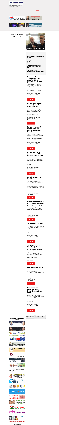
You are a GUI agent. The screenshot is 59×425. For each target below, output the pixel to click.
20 (27, 317)
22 (31, 317)
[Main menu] (10, 9)
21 (29, 317)
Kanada (31, 96)
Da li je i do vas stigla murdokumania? (35, 58)
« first (27, 316)
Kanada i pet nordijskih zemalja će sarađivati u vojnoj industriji (35, 104)
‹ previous (32, 316)
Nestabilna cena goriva (35, 267)
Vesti (16, 31)
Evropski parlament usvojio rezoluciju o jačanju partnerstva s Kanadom (34, 129)
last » (43, 316)
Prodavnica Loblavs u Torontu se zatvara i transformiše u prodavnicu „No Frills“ (34, 79)
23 (33, 317)
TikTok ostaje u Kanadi (34, 224)
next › (38, 316)
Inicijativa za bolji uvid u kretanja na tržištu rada (35, 202)
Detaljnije (32, 100)
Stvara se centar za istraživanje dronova (34, 246)
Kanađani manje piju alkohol (34, 178)
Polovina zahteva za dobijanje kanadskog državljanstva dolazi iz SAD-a (34, 66)
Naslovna (12, 31)
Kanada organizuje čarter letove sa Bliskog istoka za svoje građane (35, 153)
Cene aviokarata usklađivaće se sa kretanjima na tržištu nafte (34, 290)
